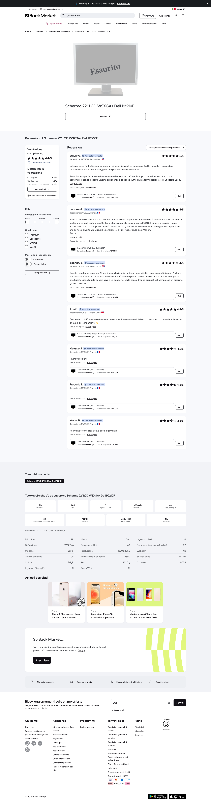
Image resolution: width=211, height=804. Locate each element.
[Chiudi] (207, 3)
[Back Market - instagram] (27, 743)
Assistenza (164, 15)
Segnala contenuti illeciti (119, 772)
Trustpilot (139, 727)
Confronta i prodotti (62, 762)
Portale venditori (60, 734)
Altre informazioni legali (118, 764)
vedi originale (91, 187)
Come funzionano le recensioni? (43, 195)
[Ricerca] (63, 15)
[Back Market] (40, 15)
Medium (139, 735)
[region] (105, 603)
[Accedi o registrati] (176, 16)
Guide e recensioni (61, 758)
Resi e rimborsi (59, 746)
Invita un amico (87, 727)
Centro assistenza (61, 754)
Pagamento (58, 738)
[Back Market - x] (27, 749)
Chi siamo (29, 727)
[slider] (27, 222)
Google (81, 650)
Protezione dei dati (116, 753)
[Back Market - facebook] (40, 743)
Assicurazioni (59, 750)
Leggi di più (76, 183)
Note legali (112, 768)
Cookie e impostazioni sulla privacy (118, 758)
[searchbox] (100, 15)
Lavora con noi (31, 738)
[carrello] (183, 16)
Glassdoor (140, 731)
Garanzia (112, 749)
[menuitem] (72, 23)
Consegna (57, 742)
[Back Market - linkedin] (33, 743)
